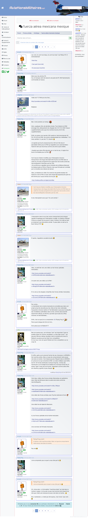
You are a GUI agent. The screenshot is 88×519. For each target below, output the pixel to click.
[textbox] (71, 8)
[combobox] (72, 7)
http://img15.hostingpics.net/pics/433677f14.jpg (28, 349)
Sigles (5, 52)
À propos (6, 65)
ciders (19, 184)
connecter (33, 504)
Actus (5, 17)
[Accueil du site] (2, 7)
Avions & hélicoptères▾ (6, 28)
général (77, 18)
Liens (5, 49)
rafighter (19, 95)
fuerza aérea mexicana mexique (50, 33)
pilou (18, 330)
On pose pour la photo (38, 68)
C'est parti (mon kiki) (38, 64)
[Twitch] (5, 72)
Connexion (6, 68)
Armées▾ (6, 32)
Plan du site (6, 58)
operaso (77, 29)
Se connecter (35, 20)
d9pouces (78, 24)
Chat (4, 24)
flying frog (20, 73)
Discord (61, 504)
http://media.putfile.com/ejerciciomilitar (43, 180)
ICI (54, 319)
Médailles (6, 62)
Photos (5, 55)
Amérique (36, 33)
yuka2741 (78, 33)
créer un (57, 505)
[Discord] (3, 72)
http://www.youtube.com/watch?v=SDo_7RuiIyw (46, 385)
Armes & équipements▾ (6, 41)
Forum (5, 20)
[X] (8, 72)
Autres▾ (5, 45)
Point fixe (34, 60)
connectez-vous (79, 54)
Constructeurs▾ (6, 37)
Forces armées (27, 33)
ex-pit (19, 52)
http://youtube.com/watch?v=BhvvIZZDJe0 (43, 101)
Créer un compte (53, 20)
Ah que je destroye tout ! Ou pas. (25, 209)
